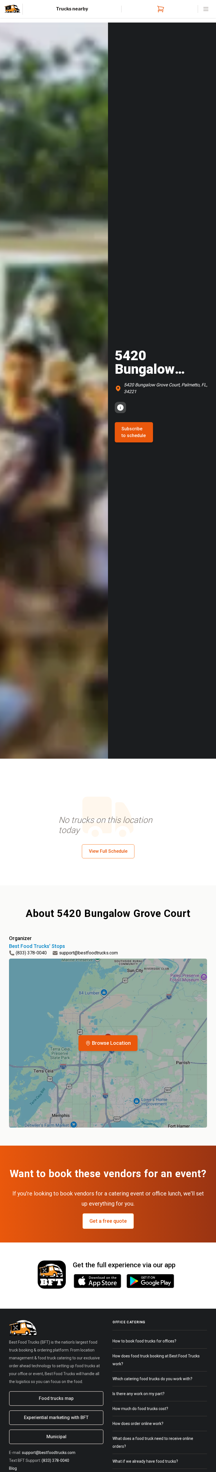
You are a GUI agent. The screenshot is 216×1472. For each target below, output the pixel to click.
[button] (108, 1043)
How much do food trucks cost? (140, 1408)
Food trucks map (56, 1398)
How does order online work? (137, 1423)
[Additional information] (120, 407)
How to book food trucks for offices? (144, 1341)
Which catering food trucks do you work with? (152, 1379)
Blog (13, 1468)
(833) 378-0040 (31, 953)
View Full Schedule (108, 851)
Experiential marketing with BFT (56, 1417)
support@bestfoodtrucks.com (88, 953)
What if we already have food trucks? (145, 1461)
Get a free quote (108, 1221)
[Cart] (159, 9)
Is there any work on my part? (138, 1393)
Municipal (56, 1436)
